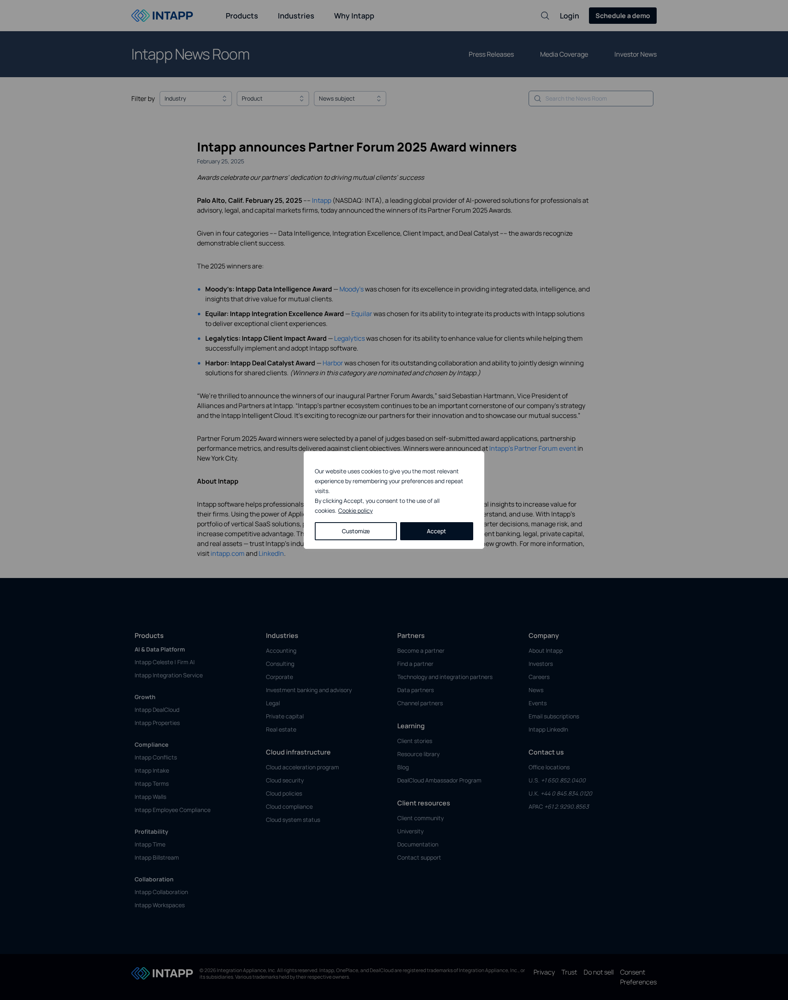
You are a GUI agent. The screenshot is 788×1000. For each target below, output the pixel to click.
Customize (356, 531)
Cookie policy (355, 510)
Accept (436, 531)
